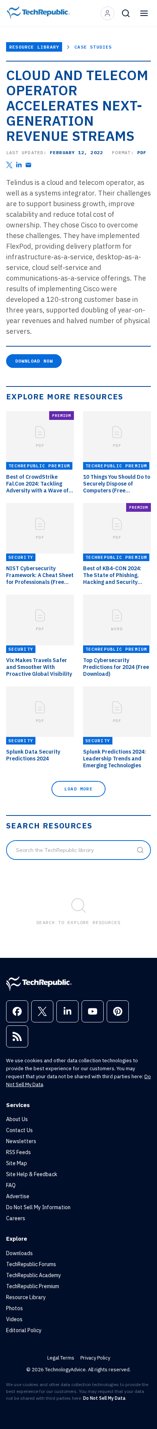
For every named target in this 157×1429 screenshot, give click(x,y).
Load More (78, 789)
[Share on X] (9, 165)
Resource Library (34, 47)
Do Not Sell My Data (104, 1398)
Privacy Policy (95, 1358)
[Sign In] (107, 13)
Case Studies (93, 47)
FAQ (11, 1185)
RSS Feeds (18, 1152)
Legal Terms (60, 1358)
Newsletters (21, 1141)
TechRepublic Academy (33, 1275)
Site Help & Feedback (31, 1174)
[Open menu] (144, 13)
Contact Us (19, 1130)
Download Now (34, 361)
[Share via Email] (28, 165)
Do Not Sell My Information (38, 1207)
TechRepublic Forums (31, 1264)
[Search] (126, 13)
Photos (14, 1308)
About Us (17, 1119)
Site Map (16, 1163)
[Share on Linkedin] (19, 165)
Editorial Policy (24, 1330)
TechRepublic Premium (32, 1286)
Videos (14, 1319)
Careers (15, 1218)
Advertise (17, 1196)
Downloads (19, 1253)
